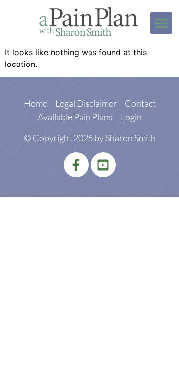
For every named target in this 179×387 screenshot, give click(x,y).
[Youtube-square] (103, 164)
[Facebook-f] (76, 164)
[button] (161, 23)
